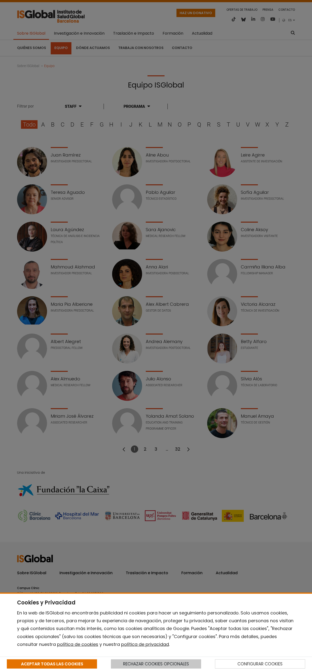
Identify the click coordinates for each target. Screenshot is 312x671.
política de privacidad (145, 644)
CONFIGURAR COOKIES (260, 664)
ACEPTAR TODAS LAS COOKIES (52, 664)
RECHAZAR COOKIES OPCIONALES (156, 664)
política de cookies (77, 644)
